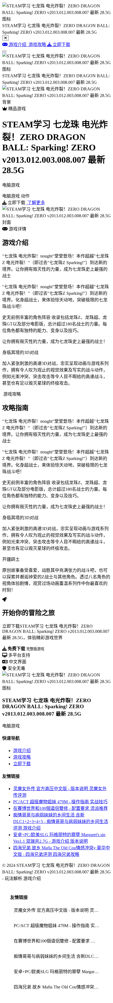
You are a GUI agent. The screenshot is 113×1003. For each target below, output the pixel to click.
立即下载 (22, 763)
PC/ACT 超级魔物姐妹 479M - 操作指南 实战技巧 (60, 801)
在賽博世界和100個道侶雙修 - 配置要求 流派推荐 (60, 808)
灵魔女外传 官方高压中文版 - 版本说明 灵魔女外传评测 (58, 910)
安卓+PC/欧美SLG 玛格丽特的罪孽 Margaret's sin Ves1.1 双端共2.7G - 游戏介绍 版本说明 (58, 971)
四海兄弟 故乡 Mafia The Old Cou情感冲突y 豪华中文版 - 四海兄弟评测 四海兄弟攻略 (58, 987)
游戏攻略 (22, 757)
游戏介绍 (22, 750)
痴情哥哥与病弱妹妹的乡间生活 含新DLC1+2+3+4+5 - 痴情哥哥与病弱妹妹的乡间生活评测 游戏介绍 (60, 821)
